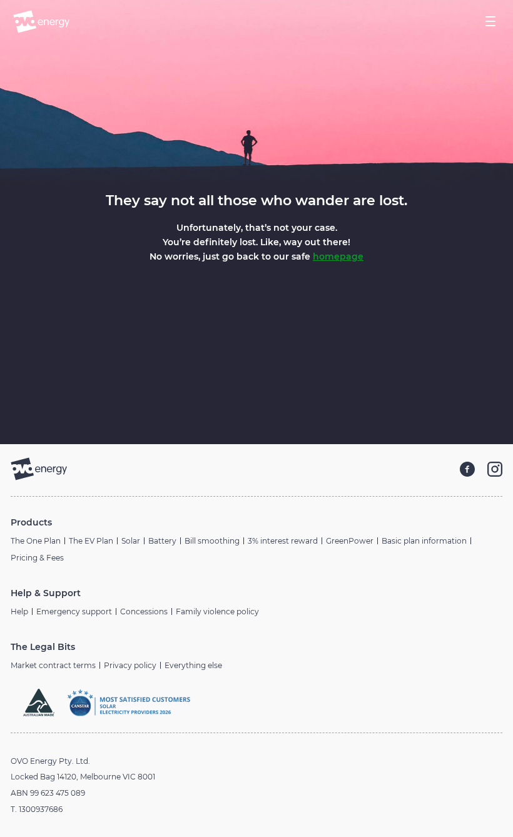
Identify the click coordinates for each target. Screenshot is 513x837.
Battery (162, 540)
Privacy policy (130, 665)
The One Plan (36, 540)
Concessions (144, 611)
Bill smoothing (212, 540)
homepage (338, 256)
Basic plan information (424, 540)
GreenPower (349, 540)
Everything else (193, 665)
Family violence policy (217, 611)
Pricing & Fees (37, 557)
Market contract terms (53, 665)
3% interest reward (283, 540)
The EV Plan (91, 540)
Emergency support (74, 611)
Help (19, 611)
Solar (130, 540)
